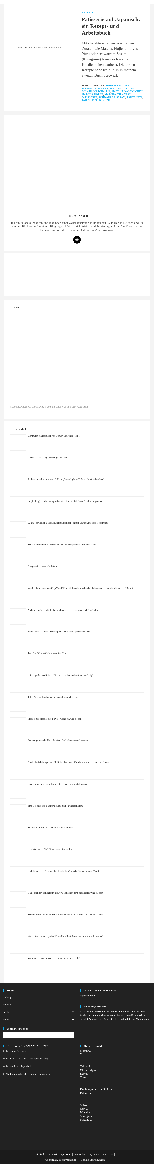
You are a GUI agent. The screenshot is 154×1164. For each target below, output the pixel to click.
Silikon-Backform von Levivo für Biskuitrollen (50, 827)
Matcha (116, 88)
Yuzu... (84, 1054)
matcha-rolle (92, 94)
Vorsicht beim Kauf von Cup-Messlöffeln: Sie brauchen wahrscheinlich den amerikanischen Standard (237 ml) (80, 588)
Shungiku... (87, 1116)
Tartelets (134, 97)
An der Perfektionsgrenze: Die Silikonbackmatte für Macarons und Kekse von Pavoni (68, 762)
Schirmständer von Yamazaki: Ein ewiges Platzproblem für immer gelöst (62, 544)
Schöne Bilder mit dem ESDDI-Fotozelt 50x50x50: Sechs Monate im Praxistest (65, 914)
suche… (8, 1011)
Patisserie (89, 97)
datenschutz (80, 1154)
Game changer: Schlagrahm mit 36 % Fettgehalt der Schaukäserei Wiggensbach (65, 892)
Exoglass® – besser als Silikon (42, 566)
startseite (41, 1154)
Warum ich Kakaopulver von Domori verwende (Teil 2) (54, 958)
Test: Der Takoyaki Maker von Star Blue (47, 653)
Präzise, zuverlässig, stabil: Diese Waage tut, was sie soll (54, 718)
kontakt (53, 1154)
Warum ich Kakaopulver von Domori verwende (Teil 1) (54, 435)
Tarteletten (91, 100)
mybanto (8, 1004)
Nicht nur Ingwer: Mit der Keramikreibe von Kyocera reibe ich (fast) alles (63, 609)
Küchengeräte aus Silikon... (97, 1089)
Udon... (84, 1073)
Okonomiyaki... (90, 1070)
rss (111, 1154)
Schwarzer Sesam (112, 97)
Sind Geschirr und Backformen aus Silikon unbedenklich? (55, 805)
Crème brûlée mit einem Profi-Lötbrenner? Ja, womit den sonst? (58, 784)
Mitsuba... (86, 1112)
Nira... (84, 1108)
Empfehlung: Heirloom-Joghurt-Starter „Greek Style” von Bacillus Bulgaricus (65, 501)
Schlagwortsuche (18, 1028)
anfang (7, 997)
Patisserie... (87, 1093)
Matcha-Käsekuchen (127, 91)
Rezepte (88, 12)
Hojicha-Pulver (118, 85)
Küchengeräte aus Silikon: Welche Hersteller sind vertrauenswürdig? (60, 675)
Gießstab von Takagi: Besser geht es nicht (47, 457)
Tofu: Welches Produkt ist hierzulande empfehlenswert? (54, 697)
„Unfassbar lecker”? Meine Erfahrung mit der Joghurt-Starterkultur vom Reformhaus (68, 522)
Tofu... (84, 1077)
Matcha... (86, 1050)
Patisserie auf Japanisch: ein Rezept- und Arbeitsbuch (111, 26)
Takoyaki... (87, 1066)
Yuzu (106, 100)
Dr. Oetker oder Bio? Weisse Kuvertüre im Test (50, 849)
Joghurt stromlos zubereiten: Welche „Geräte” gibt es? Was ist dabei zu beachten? (66, 479)
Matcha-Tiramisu (118, 94)
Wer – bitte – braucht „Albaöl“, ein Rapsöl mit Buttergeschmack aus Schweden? (65, 936)
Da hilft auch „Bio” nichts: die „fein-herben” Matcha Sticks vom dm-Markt (63, 871)
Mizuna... (86, 1119)
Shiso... (84, 1105)
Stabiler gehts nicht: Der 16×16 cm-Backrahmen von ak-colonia (58, 740)
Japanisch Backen (95, 88)
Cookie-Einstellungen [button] (93, 1159)
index (105, 1154)
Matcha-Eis (101, 91)
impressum (65, 1154)
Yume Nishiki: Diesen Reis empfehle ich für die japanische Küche (59, 631)
